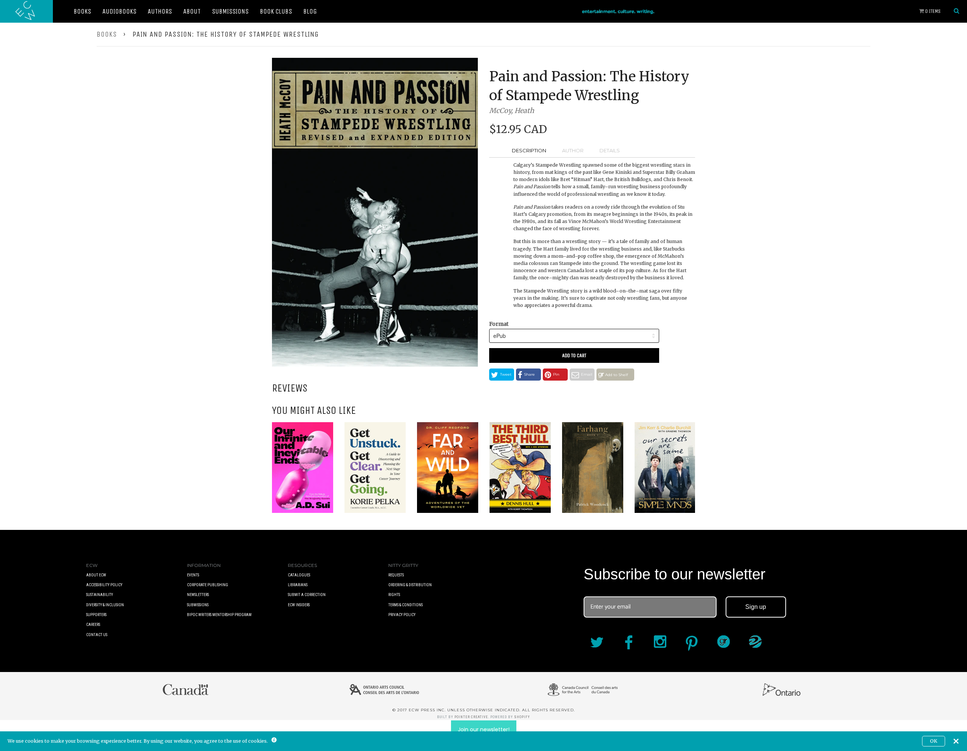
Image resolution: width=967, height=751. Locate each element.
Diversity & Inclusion (105, 605)
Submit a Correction (307, 595)
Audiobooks (119, 11)
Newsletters (198, 595)
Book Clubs (276, 11)
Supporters (96, 615)
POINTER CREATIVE (471, 717)
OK (933, 741)
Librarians (297, 585)
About (192, 11)
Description (529, 150)
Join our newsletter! (484, 729)
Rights (394, 595)
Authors (160, 11)
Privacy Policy (402, 615)
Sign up (755, 607)
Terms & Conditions (405, 605)
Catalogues (299, 575)
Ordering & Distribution (410, 585)
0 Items (932, 11)
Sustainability (99, 595)
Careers (93, 624)
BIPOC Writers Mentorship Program (219, 615)
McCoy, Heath (511, 110)
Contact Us (96, 635)
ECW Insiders (299, 605)
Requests (396, 575)
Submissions (230, 11)
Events (193, 575)
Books (82, 11)
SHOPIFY (522, 717)
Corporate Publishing (207, 585)
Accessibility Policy (104, 585)
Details (609, 150)
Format (498, 324)
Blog (310, 11)
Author (573, 150)
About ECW (96, 575)
